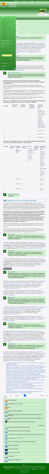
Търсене (25, 0)
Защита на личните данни (14, 452)
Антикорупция (11, 456)
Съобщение (11, 195)
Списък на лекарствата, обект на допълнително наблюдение (21, 421)
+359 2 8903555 (17, 469)
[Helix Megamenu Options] (15, 69)
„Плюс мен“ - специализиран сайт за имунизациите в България (21, 441)
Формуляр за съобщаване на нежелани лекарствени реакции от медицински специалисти (25, 415)
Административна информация (15, 411)
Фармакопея (12, 234)
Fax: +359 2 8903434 (27, 469)
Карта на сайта (40, 0)
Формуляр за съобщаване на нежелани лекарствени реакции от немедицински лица (25, 419)
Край (47, 395)
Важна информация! (12, 400)
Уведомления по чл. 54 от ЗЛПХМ (15, 403)
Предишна (17, 395)
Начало (10, 395)
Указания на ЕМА (41, 425)
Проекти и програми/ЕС (13, 449)
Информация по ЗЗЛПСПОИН (14, 459)
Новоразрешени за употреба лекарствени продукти (19, 430)
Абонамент (31, 0)
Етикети (18, 0)
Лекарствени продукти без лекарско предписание (19, 427)
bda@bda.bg (35, 469)
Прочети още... (7, 268)
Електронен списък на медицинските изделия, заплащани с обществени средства (26, 434)
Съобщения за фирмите (14, 72)
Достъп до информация (13, 445)
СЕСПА (9, 407)
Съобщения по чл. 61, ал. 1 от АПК (15, 438)
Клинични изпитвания (14, 194)
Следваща (41, 395)
